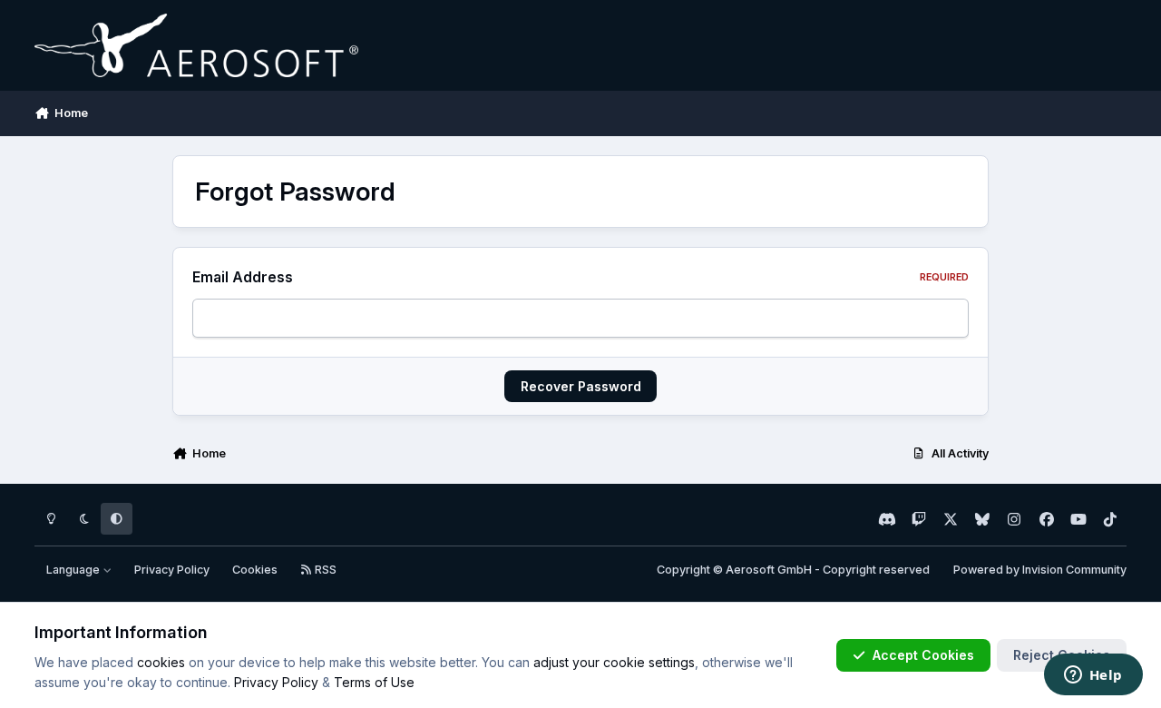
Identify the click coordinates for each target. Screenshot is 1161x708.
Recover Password (581, 386)
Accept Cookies (923, 655)
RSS (324, 569)
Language (74, 569)
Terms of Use (374, 682)
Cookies (255, 569)
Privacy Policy (172, 569)
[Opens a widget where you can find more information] (1093, 676)
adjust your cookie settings (614, 662)
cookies (161, 662)
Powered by (1040, 569)
